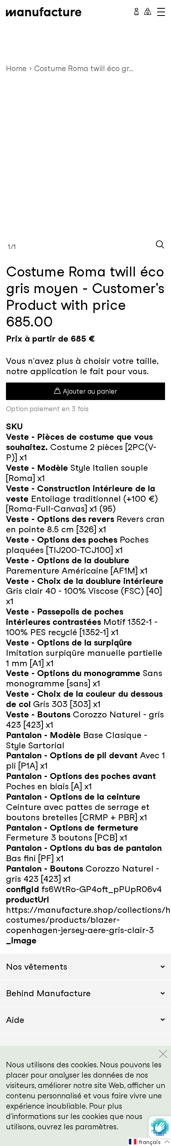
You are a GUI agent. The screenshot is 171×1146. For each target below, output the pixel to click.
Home (16, 68)
